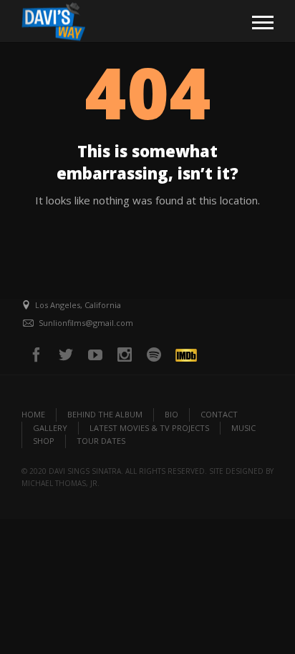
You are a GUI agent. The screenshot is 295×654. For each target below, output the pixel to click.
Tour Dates (101, 440)
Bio (171, 414)
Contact (219, 414)
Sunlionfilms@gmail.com (86, 322)
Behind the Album (104, 414)
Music (243, 427)
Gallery (50, 427)
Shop (43, 440)
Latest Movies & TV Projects (149, 427)
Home (33, 414)
